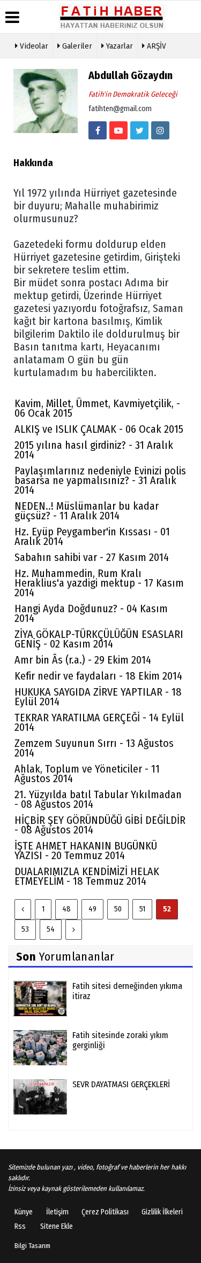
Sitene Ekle (56, 1226)
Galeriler (76, 46)
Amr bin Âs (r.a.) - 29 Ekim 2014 (82, 659)
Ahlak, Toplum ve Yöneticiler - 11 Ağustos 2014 (87, 773)
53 (25, 929)
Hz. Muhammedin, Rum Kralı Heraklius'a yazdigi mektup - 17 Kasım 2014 (99, 583)
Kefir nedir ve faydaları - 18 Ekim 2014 (98, 675)
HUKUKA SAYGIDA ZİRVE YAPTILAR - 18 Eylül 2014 (98, 696)
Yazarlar (118, 46)
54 (51, 929)
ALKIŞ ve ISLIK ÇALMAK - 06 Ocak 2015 (98, 429)
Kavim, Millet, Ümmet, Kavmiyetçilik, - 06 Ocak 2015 (97, 408)
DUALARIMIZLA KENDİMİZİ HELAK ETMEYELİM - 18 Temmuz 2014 (86, 876)
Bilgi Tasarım (32, 1246)
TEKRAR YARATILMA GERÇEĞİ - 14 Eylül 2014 (99, 722)
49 (92, 909)
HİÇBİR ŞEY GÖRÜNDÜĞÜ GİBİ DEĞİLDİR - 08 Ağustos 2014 (99, 825)
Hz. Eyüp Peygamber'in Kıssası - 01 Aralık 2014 (92, 536)
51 (142, 909)
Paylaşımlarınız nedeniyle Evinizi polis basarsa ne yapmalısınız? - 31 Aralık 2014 (100, 480)
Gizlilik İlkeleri (162, 1212)
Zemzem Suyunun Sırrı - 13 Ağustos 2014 (94, 748)
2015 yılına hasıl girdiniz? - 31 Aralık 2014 (93, 450)
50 (118, 909)
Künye (23, 1212)
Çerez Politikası (105, 1212)
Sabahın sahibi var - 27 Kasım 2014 (91, 557)
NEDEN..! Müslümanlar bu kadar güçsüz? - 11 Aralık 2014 (86, 511)
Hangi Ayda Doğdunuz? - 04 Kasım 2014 (91, 613)
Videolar (33, 46)
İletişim (57, 1212)
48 (66, 909)
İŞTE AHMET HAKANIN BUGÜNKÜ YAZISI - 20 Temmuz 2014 (85, 850)
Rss (20, 1226)
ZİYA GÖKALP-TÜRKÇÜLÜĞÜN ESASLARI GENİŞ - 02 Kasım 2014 (98, 639)
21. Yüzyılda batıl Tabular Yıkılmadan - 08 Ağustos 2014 (98, 799)
